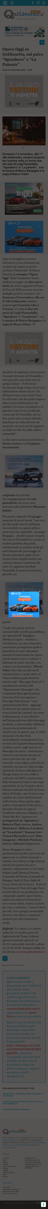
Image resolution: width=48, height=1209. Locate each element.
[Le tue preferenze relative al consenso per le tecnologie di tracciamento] (43, 1204)
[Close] (39, 591)
